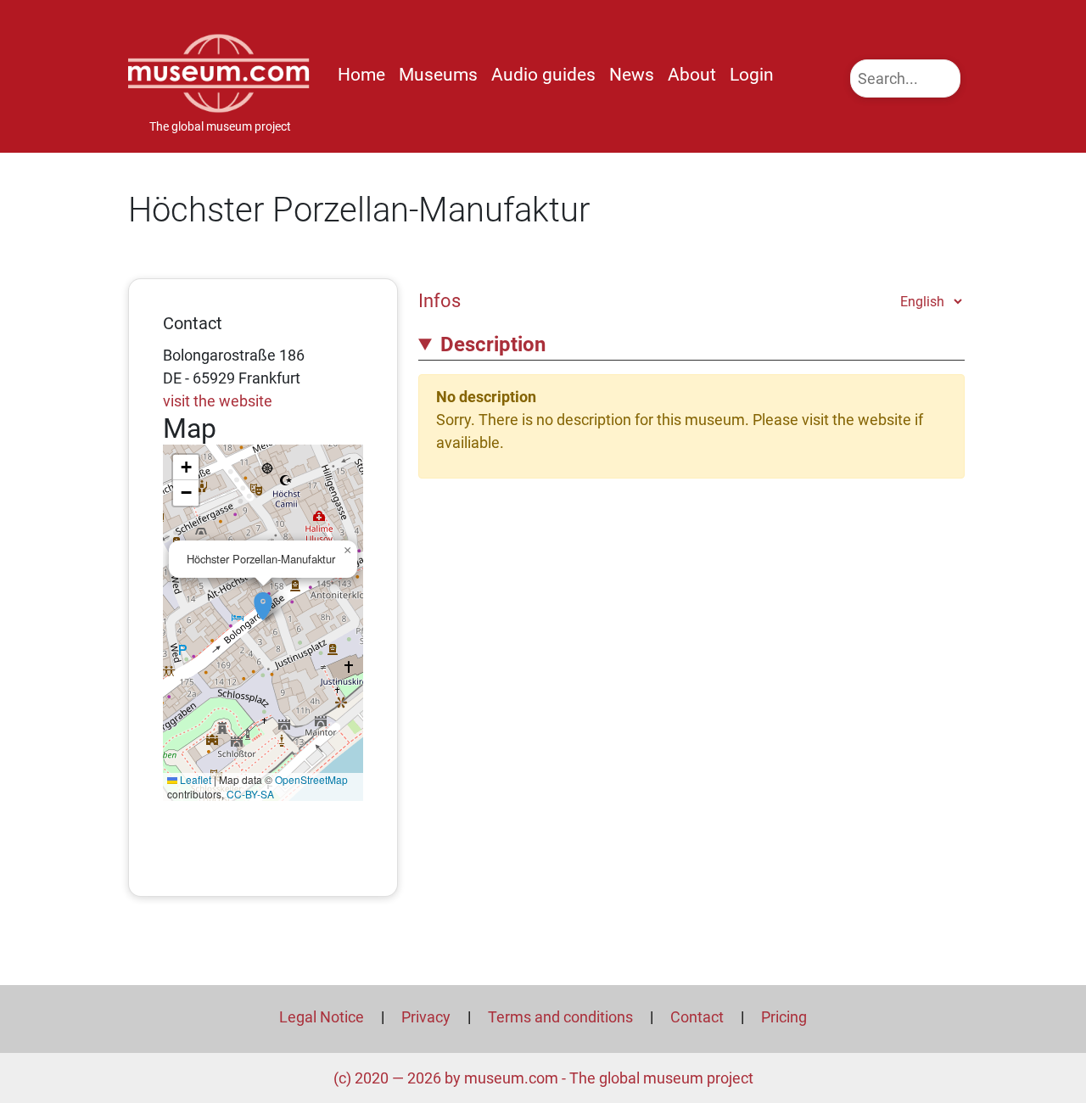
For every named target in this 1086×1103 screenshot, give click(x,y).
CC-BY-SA (250, 794)
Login (752, 74)
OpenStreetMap (311, 779)
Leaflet (194, 779)
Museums (438, 74)
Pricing (784, 1017)
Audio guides (543, 74)
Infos (439, 300)
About (692, 74)
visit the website (217, 401)
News (631, 74)
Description (493, 344)
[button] (263, 597)
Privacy (426, 1017)
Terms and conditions (560, 1017)
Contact (697, 1017)
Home (361, 74)
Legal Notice (321, 1017)
